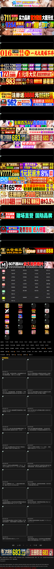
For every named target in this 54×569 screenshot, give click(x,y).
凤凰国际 (7, 345)
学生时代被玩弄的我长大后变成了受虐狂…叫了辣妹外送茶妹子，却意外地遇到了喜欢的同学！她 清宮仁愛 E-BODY (14, 522)
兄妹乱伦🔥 (19, 354)
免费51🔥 (7, 351)
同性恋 (48, 294)
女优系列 (25, 283)
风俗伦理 (48, 297)
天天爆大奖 (24, 351)
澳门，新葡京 (34, 351)
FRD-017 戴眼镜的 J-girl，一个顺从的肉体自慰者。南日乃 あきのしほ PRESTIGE (14, 484)
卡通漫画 (13, 290)
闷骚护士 (48, 287)
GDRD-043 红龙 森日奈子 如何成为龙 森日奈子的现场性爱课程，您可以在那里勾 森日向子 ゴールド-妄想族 (39, 467)
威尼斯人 (2, 342)
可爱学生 (36, 283)
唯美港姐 (36, 277)
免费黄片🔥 (25, 354)
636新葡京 (49, 348)
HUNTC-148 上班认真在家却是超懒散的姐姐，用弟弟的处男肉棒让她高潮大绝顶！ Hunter (14, 429)
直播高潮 (18, 345)
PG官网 (6, 342)
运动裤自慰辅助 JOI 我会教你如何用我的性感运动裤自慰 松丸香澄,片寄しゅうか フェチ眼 (14, 502)
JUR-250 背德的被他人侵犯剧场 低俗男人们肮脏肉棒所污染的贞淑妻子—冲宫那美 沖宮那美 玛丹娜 (39, 375)
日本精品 (25, 273)
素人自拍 (48, 273)
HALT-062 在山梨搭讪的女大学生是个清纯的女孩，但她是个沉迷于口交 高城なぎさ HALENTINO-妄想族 (14, 448)
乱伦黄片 (47, 345)
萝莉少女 (48, 270)
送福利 (40, 342)
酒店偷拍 (32, 345)
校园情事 (25, 297)
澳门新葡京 (22, 348)
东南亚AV (48, 277)
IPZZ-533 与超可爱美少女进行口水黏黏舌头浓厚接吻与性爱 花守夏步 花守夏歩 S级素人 (39, 392)
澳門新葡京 (33, 348)
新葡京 (44, 342)
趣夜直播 (7, 348)
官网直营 (16, 342)
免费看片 (40, 351)
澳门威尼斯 (3, 354)
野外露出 (48, 280)
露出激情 (25, 290)
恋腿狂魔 (48, 283)
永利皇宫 (38, 348)
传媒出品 (13, 294)
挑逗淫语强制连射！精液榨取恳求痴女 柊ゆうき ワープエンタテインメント (39, 502)
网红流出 (36, 280)
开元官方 (18, 351)
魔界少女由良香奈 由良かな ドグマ (11, 538)
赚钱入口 (31, 354)
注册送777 (36, 342)
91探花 (24, 280)
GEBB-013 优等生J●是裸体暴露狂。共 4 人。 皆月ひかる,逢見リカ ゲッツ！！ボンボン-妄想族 (14, 466)
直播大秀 (50, 351)
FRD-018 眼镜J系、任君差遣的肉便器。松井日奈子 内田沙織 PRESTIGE (39, 484)
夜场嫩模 (12, 348)
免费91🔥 (8, 354)
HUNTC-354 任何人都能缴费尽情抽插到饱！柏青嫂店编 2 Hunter (14, 410)
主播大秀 (37, 345)
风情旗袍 (13, 287)
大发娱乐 (27, 348)
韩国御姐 (25, 277)
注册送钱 (30, 342)
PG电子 (25, 342)
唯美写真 (36, 290)
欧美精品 (36, 270)
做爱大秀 (45, 351)
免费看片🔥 (43, 348)
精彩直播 (23, 345)
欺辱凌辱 (13, 280)
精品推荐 (13, 270)
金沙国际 (29, 351)
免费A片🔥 (14, 354)
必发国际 (17, 348)
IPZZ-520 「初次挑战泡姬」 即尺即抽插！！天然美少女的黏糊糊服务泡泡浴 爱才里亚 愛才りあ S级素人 (14, 393)
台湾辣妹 (13, 277)
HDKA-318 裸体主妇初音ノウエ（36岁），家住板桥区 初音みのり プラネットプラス (39, 447)
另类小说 (13, 300)
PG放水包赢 (12, 345)
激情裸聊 (2, 351)
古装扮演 (13, 283)
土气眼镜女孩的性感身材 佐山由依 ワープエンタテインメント (39, 521)
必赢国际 (2, 345)
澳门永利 (21, 342)
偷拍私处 (2, 348)
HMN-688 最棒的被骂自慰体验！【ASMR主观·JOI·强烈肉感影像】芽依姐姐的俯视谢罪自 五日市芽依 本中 (39, 430)
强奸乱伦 (25, 270)
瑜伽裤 (36, 287)
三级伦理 (13, 273)
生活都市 (13, 297)
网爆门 (48, 290)
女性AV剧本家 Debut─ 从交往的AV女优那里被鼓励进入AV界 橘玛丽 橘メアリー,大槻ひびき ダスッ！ (39, 540)
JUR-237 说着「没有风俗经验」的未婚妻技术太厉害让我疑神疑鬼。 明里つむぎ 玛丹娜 (14, 374)
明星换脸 (25, 287)
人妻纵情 (36, 297)
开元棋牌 (11, 342)
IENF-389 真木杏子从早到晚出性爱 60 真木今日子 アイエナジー (39, 410)
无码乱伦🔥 (13, 351)
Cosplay (36, 273)
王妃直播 (42, 345)
